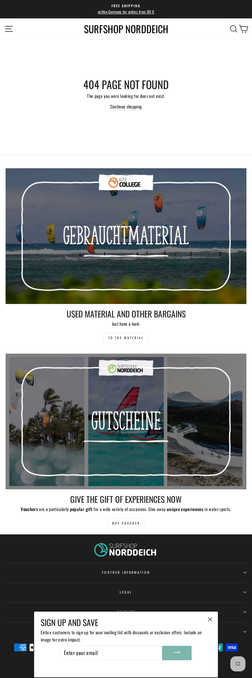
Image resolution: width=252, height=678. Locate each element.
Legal (126, 592)
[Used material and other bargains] (126, 236)
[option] (126, 9)
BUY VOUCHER (126, 523)
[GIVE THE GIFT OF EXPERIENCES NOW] (126, 421)
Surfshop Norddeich (126, 29)
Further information (126, 572)
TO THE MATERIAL (126, 337)
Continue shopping (126, 106)
